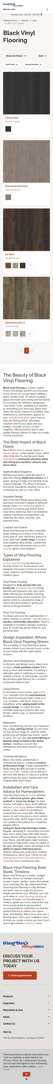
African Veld (11, 117)
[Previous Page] (21, 351)
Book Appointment (21, 975)
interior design (11, 453)
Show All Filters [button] (14, 56)
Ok (26, 1074)
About (6, 1017)
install (32, 795)
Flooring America (10, 21)
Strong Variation (31, 64)
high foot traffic (11, 771)
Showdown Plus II (15, 322)
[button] (17, 64)
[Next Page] (32, 351)
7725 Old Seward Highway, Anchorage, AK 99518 (23, 1038)
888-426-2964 (9, 9)
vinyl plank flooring (26, 588)
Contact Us (9, 1023)
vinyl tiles (37, 619)
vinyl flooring (10, 459)
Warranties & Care (13, 1010)
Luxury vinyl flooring (14, 563)
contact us (30, 923)
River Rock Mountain (16, 186)
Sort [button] (41, 56)
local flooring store (19, 417)
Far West (10, 254)
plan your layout (17, 807)
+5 (30, 334)
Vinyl (35, 21)
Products (8, 996)
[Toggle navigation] (47, 9)
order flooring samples (31, 896)
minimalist (28, 505)
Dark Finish (10, 64)
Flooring (24, 21)
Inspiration (9, 1003)
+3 (30, 265)
